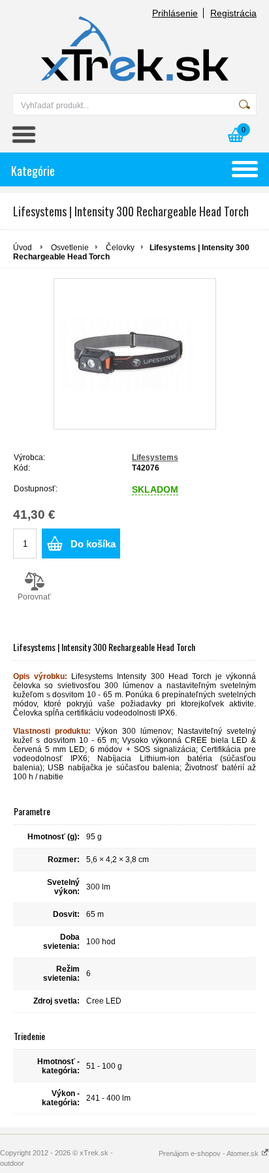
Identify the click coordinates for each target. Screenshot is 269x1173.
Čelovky (120, 247)
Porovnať (34, 596)
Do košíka (93, 543)
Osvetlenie (70, 247)
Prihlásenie (175, 13)
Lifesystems (155, 457)
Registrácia (233, 13)
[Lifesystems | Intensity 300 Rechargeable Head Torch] (135, 353)
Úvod (22, 247)
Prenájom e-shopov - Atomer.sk (210, 1153)
